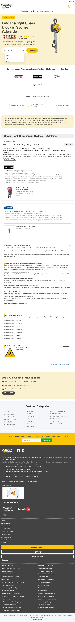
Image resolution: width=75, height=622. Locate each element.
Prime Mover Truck (32, 424)
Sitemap (3, 543)
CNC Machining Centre (10, 419)
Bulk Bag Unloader (65, 154)
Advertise (71, 1)
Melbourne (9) (28, 150)
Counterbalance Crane (30, 156)
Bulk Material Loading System (12, 156)
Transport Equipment (43, 588)
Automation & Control (7, 565)
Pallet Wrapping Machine (34, 416)
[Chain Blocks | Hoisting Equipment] (20, 186)
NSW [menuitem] (7, 55)
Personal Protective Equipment (46, 579)
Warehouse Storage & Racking (46, 593)
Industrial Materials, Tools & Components (12, 596)
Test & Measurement (43, 585)
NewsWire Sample (6, 534)
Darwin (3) (6, 152)
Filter (70, 145)
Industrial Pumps (6, 599)
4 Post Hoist (7, 412)
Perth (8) (37, 150)
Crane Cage (42, 156)
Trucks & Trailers (42, 591)
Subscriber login (37, 556)
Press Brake (30, 421)
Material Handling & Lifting (22, 145)
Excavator (30, 411)
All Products (7, 145)
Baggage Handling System (24, 154)
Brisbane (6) (45, 150)
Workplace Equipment (44, 604)
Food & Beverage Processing (9, 588)
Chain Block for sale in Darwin (12, 338)
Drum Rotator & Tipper (55, 156)
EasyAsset (21, 476)
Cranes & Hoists (5, 579)
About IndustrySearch (7, 526)
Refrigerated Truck (32, 426)
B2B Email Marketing (7, 531)
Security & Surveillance (44, 582)
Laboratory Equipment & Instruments (11, 607)
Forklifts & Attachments (7, 591)
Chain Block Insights (10, 160)
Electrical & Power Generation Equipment (12, 582)
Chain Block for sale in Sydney (12, 320)
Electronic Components (7, 585)
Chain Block (37, 145)
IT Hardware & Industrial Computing (11, 602)
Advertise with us (6, 537)
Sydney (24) (18, 150)
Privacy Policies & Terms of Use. (36, 615)
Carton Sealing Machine (11, 417)
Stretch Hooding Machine (58, 416)
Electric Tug (14, 158)
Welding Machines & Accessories (47, 599)
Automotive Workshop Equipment (10, 568)
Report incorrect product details (59, 364)
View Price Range (32, 55)
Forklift (29, 414)
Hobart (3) (64, 150)
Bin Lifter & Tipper (40, 154)
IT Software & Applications (8, 604)
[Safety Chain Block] (20, 224)
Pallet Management (43, 577)
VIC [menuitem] (7, 59)
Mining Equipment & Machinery (46, 571)
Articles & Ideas (5, 523)
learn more (8, 393)
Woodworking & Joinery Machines (47, 602)
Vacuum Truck (54, 421)
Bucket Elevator (52, 154)
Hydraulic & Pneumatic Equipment (10, 593)
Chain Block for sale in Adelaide (13, 332)
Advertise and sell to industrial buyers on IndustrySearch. (19, 481)
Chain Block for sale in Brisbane (13, 329)
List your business (37, 547)
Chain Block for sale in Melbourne (13, 323)
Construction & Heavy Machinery (10, 574)
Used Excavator (55, 419)
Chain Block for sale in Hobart (12, 335)
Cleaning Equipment (6, 571)
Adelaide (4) (55, 150)
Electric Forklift (8, 422)
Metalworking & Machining (45, 568)
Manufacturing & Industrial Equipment (11, 610)
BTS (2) (48, 149)
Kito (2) (34, 149)
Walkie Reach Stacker (56, 424)
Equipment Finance (9, 424)
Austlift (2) (41, 149)
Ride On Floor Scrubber (57, 411)
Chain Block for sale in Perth (12, 326)
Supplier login (37, 552)
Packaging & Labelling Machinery (47, 574)
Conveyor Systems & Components (10, 577)
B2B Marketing (5, 529)
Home (3, 520)
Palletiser (29, 419)
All (52, 149)
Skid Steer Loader (55, 414)
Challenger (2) (25, 149)
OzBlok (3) (16, 149)
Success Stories (5, 540)
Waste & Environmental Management (48, 596)
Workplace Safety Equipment (46, 607)
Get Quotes (32, 50)
